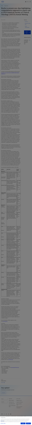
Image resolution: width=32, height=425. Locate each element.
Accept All (23, 423)
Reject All (28, 423)
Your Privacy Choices (3, 423)
